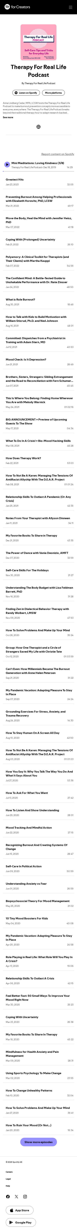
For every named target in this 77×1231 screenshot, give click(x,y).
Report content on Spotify (57, 154)
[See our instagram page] (25, 1196)
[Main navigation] (70, 7)
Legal (8, 1179)
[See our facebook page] (8, 1196)
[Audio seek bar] (38, 171)
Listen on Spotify (28, 92)
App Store (22, 1210)
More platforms (53, 92)
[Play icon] (7, 164)
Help (8, 1186)
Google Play (23, 1222)
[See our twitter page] (16, 1196)
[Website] (38, 127)
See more (8, 117)
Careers (9, 1172)
